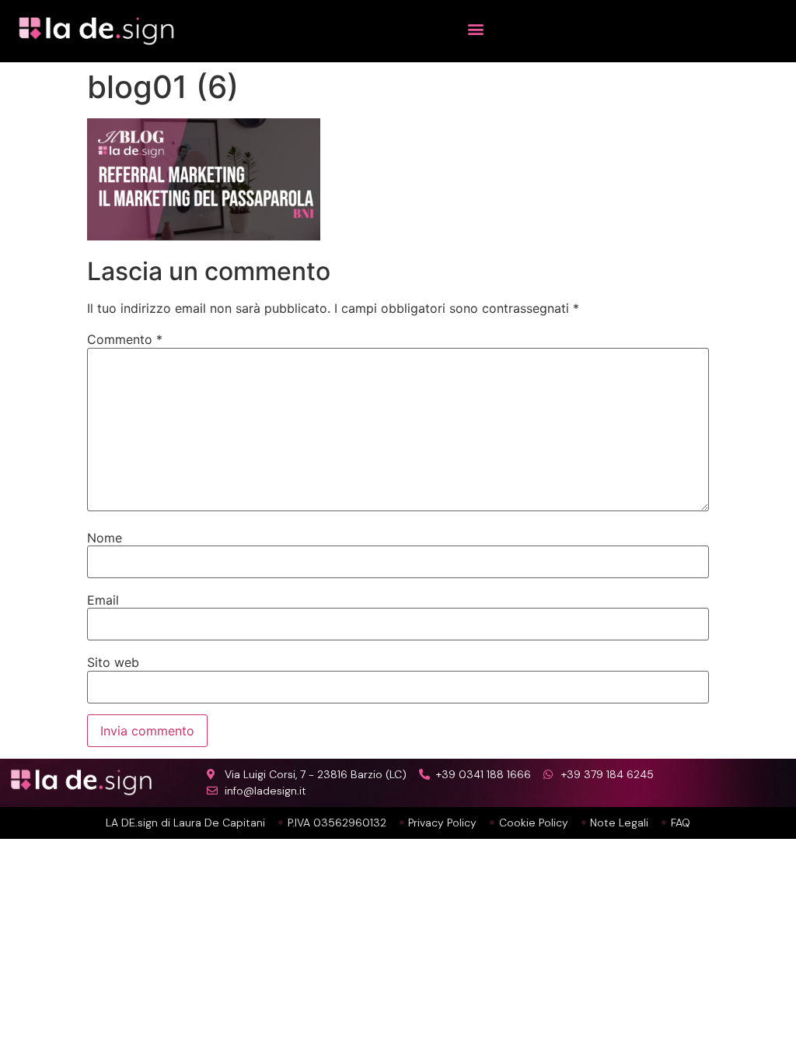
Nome (104, 538)
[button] (476, 28)
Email (103, 600)
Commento (124, 339)
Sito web (113, 662)
